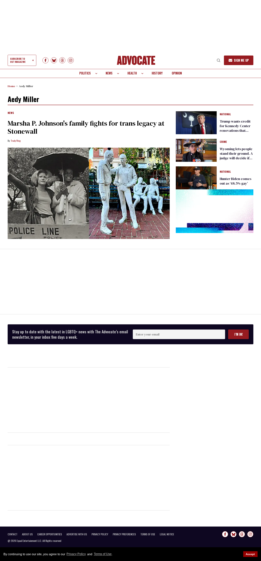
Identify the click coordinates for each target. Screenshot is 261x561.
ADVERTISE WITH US (76, 534)
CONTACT (12, 534)
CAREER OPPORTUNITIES (49, 534)
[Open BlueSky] (54, 60)
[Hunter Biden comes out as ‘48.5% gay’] (196, 178)
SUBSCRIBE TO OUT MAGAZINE (17, 60)
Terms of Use (102, 554)
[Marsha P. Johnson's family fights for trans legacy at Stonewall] (89, 193)
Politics (85, 73)
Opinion (177, 73)
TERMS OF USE (147, 534)
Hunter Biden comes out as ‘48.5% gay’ (235, 181)
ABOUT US (27, 534)
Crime (223, 142)
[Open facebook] (45, 60)
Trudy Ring (16, 140)
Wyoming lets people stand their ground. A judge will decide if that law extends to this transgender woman (236, 160)
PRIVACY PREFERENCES (124, 534)
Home (11, 86)
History (157, 73)
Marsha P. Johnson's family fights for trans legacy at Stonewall (86, 127)
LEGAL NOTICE (167, 534)
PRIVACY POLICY (100, 534)
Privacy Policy (76, 554)
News (109, 73)
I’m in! (238, 334)
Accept (250, 554)
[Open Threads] (62, 60)
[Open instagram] (71, 60)
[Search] (218, 60)
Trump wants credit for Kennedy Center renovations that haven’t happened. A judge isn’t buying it (235, 130)
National (225, 114)
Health (132, 73)
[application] (214, 211)
